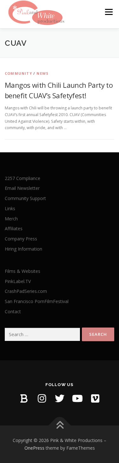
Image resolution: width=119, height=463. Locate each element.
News (42, 73)
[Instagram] (42, 398)
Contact (13, 311)
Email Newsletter (22, 188)
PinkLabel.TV (18, 281)
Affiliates (14, 228)
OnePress (34, 448)
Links (10, 208)
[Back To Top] (59, 425)
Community (18, 73)
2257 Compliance (22, 178)
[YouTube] (77, 398)
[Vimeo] (95, 398)
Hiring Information (23, 249)
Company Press (21, 239)
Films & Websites (22, 271)
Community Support (25, 198)
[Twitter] (59, 398)
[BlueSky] (24, 398)
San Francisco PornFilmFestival (37, 301)
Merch (11, 219)
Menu (108, 12)
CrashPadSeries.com (26, 291)
